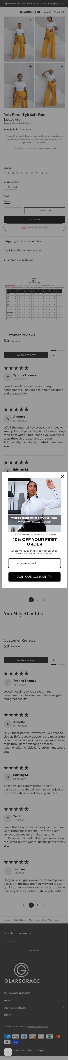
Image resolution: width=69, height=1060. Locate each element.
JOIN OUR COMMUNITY (33, 575)
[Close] (59, 478)
